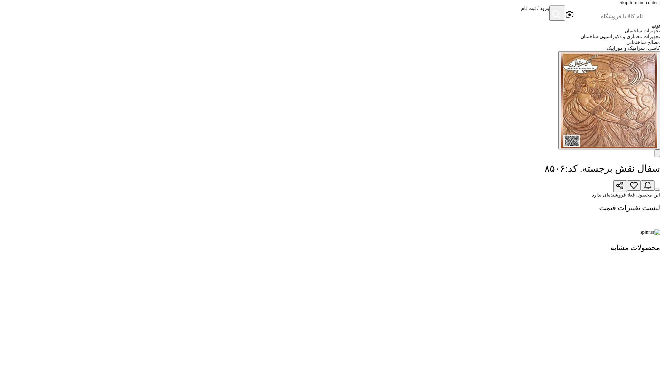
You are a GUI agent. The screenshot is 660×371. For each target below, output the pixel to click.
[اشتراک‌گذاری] (620, 186)
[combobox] (608, 16)
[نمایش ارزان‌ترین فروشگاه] (657, 190)
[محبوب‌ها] (634, 185)
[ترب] (652, 13)
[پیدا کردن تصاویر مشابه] (657, 153)
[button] (535, 13)
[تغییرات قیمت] (647, 185)
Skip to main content (639, 2)
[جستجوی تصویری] (569, 15)
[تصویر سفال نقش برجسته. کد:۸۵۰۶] (609, 100)
